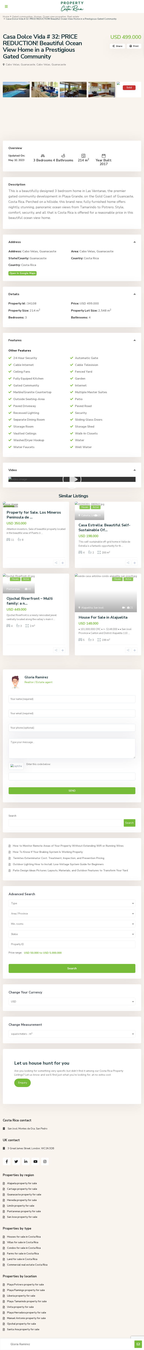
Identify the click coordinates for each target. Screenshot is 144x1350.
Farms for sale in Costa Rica (23, 1253)
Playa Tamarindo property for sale (27, 1301)
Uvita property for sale (20, 1307)
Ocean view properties (54, 16)
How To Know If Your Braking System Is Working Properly (48, 852)
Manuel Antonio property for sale (26, 1318)
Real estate (73, 16)
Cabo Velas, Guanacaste (51, 64)
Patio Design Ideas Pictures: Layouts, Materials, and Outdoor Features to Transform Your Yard (70, 870)
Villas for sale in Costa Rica (22, 1242)
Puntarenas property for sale (24, 1211)
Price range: (15, 952)
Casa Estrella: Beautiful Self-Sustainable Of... (104, 527)
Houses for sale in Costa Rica (24, 1236)
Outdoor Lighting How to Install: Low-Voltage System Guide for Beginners (58, 864)
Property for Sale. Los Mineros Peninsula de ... (34, 515)
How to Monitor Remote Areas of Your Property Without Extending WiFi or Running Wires (68, 846)
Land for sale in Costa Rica (22, 1259)
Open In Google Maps (22, 273)
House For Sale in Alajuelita (103, 617)
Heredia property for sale (22, 1200)
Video (12, 470)
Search (12, 816)
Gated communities (22, 16)
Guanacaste (38, 258)
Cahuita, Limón (89, 515)
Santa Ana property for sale (23, 1329)
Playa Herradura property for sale (26, 1312)
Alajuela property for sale (22, 1183)
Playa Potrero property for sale (25, 1284)
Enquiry (22, 1082)
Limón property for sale (20, 1205)
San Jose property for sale (22, 1217)
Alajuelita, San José (92, 607)
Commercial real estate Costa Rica (27, 1265)
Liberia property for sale (21, 1296)
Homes (38, 16)
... (42, 533)
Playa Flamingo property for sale (26, 1290)
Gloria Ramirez (36, 677)
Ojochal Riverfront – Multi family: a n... (30, 601)
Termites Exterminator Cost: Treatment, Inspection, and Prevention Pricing (58, 858)
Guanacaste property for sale (24, 1194)
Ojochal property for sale (21, 1324)
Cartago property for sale (22, 1189)
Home (6, 16)
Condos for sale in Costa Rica (24, 1248)
